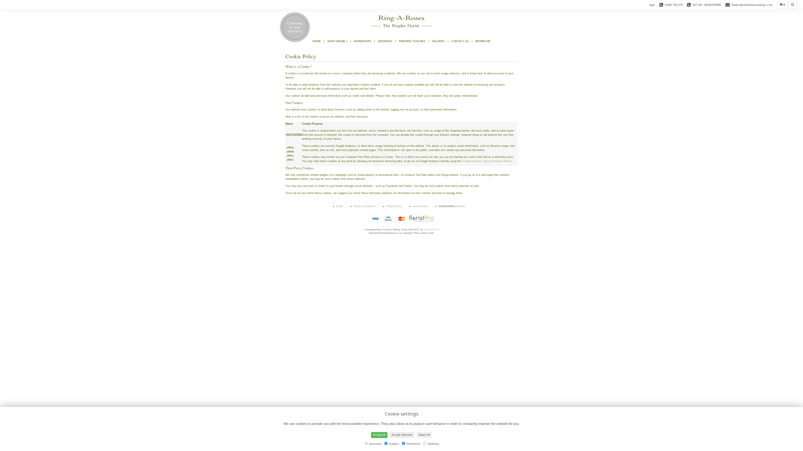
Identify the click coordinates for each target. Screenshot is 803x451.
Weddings (385, 41)
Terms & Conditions (364, 206)
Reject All (424, 434)
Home (316, 41)
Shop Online (336, 41)
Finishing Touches (412, 41)
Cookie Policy (420, 206)
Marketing (433, 443)
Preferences (413, 443)
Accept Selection (402, 434)
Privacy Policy (394, 206)
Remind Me (483, 41)
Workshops (362, 41)
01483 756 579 (431, 229)
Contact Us (460, 41)
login (652, 4)
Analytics (393, 443)
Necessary (375, 443)
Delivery (438, 41)
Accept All (379, 434)
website (460, 206)
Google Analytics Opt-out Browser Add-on (487, 161)
